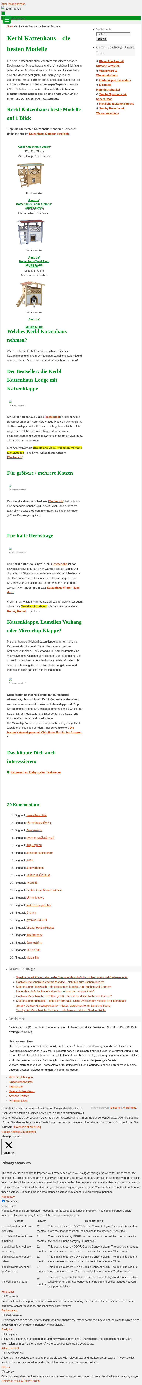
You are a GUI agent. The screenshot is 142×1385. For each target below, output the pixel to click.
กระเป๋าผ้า (32, 882)
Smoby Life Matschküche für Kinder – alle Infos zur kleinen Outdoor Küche (61, 1010)
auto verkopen (35, 867)
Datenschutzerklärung (22, 1091)
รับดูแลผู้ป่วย (34, 845)
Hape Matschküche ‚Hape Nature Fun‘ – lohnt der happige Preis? (55, 991)
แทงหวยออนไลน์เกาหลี (40, 837)
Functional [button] (7, 1291)
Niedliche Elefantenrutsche (116, 103)
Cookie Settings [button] (11, 1131)
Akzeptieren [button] (28, 1131)
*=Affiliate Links (18, 1100)
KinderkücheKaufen (21, 1081)
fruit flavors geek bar (38, 905)
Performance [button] (9, 1310)
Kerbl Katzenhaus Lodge (34, 146)
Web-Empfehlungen (21, 1077)
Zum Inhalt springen (13, 3)
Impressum (16, 1086)
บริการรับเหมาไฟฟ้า (38, 822)
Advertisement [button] (10, 1348)
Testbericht (52, 416)
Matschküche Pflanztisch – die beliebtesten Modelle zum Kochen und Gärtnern (63, 986)
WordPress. (130, 1107)
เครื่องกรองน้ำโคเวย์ (38, 875)
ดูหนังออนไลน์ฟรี (36, 920)
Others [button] (5, 1367)
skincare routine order (39, 852)
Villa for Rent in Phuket (40, 927)
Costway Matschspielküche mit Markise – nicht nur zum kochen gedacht (60, 981)
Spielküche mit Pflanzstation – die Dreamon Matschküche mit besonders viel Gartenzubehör (72, 977)
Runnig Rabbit (16, 611)
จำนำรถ (31, 912)
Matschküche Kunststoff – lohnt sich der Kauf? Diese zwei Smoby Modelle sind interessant (71, 1000)
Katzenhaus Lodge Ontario (33, 203)
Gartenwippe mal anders (115, 80)
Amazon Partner (19, 1095)
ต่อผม (29, 860)
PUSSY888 (33, 949)
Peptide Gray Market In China (44, 890)
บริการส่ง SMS (35, 897)
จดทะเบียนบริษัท (36, 815)
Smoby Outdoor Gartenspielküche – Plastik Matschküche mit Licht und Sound (63, 1005)
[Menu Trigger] (7, 20)
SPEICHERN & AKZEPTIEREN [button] (20, 1381)
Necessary (12, 1201)
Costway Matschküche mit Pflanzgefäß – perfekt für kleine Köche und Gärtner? (64, 996)
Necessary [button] (8, 1196)
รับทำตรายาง (34, 935)
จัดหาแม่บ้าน (34, 830)
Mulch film (32, 957)
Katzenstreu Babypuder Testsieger (36, 772)
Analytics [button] (7, 1329)
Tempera (114, 1107)
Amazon (33, 319)
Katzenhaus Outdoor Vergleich (49, 133)
